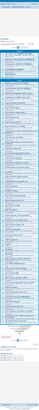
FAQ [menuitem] (15, 4)
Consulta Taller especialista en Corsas (17, 153)
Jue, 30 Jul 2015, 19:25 (29, 169)
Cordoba (4, 39)
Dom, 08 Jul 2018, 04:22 (29, 71)
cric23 (16, 269)
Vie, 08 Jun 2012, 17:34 (28, 226)
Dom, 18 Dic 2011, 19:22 (26, 246)
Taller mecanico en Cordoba (14, 137)
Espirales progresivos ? (13, 301)
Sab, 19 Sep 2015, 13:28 (29, 154)
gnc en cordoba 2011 (12, 273)
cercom (17, 241)
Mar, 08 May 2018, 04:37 (27, 104)
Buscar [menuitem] (37, 7)
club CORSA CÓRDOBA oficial (15, 263)
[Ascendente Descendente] (19, 331)
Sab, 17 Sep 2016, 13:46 (27, 118)
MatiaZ (17, 260)
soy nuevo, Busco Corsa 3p (14, 306)
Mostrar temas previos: (14, 326)
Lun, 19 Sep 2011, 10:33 (26, 274)
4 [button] (24, 47)
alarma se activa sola (12, 117)
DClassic (17, 99)
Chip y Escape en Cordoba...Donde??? (17, 259)
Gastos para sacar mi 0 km (13, 235)
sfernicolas (18, 178)
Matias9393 (18, 55)
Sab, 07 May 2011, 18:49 (28, 298)
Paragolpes (8, 249)
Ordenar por (13, 328)
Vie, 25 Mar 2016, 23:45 (28, 123)
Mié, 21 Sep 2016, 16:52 (28, 65)
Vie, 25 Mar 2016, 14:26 (26, 127)
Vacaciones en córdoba (12, 205)
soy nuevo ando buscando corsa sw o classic (20, 282)
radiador (8, 244)
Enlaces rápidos (7, 4)
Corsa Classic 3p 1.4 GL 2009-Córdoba (17, 297)
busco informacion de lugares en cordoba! (19, 311)
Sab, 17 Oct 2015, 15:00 (29, 150)
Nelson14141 (18, 169)
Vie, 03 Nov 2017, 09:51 (27, 114)
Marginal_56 (18, 250)
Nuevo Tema (5, 44)
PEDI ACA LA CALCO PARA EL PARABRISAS (19, 59)
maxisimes (18, 307)
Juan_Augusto (18, 211)
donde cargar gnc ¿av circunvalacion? (17, 215)
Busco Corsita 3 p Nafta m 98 (14, 225)
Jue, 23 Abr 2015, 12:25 (28, 178)
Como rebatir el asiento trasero (15, 112)
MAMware (17, 255)
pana (16, 197)
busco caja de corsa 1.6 (12, 122)
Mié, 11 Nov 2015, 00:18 (29, 145)
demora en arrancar (11, 186)
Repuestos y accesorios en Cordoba (16, 83)
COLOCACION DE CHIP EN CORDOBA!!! (18, 88)
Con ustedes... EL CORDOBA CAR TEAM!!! (19, 54)
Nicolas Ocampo (19, 75)
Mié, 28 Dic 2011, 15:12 (26, 241)
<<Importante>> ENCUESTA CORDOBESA (18, 64)
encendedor (9, 172)
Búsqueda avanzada (32, 44)
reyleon (17, 109)
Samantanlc (18, 94)
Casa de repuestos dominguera (15, 103)
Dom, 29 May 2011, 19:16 (27, 293)
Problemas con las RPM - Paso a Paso (17, 97)
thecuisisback (18, 164)
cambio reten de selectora (13, 158)
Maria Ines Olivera (19, 192)
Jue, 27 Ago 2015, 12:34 (29, 159)
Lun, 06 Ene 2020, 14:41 (28, 55)
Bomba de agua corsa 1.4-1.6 (14, 200)
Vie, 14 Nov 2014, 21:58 (29, 201)
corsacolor (18, 288)
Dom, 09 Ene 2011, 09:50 (29, 322)
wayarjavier (18, 65)
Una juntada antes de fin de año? (15, 321)
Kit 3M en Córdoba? (11, 191)
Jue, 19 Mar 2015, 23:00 (29, 187)
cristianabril (18, 226)
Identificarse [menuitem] (35, 4)
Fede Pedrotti (10, 41)
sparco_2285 (18, 322)
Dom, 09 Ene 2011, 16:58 (28, 318)
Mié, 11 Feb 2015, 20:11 (25, 197)
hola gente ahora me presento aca (16, 181)
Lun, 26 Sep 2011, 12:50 (26, 269)
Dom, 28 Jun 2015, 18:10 (29, 173)
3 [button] (22, 47)
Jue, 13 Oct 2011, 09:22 (26, 260)
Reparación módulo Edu (13, 148)
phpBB (15, 407)
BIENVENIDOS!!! (10, 74)
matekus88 (18, 318)
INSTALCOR (9, 254)
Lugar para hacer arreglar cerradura (16, 176)
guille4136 (17, 104)
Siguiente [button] (27, 47)
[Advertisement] (19, 13)
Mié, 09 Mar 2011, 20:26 (28, 307)
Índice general (7, 404)
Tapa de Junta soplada (12, 108)
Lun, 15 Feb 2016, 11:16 (26, 138)
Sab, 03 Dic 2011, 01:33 (29, 250)
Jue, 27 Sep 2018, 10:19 (27, 89)
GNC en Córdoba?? (11, 210)
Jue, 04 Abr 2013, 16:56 (30, 211)
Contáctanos (31, 404)
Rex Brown (18, 206)
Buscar (29, 44)
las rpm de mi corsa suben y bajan (16, 220)
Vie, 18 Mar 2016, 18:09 (27, 134)
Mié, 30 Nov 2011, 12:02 (28, 255)
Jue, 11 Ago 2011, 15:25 (26, 284)
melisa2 (17, 138)
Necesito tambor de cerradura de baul (17, 167)
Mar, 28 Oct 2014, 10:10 (29, 60)
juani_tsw (17, 293)
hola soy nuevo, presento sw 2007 (16, 278)
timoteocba (18, 123)
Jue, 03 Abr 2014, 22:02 (31, 75)
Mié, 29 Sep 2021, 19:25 (28, 84)
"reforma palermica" (11, 240)
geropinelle (18, 84)
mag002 (17, 274)
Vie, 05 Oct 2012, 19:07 (26, 216)
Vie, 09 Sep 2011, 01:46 (29, 279)
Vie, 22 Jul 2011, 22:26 (27, 288)
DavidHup (17, 89)
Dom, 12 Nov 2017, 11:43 (26, 109)
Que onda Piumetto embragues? (15, 195)
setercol (17, 236)
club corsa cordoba (20, 265)
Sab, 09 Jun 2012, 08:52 (26, 221)
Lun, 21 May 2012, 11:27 (26, 236)
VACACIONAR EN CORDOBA (14, 69)
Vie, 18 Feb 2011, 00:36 (27, 312)
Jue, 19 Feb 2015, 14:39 (32, 192)
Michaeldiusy (18, 71)
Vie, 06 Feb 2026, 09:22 (28, 94)
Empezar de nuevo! (11, 287)
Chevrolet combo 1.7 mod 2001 (15, 126)
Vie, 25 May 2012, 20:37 (26, 231)
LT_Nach (17, 118)
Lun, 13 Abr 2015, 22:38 (29, 182)
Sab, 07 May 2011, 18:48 (28, 303)
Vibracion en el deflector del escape (16, 163)
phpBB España (26, 408)
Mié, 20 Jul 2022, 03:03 (27, 99)
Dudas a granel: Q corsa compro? (16, 268)
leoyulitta (17, 114)
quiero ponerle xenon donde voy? (16, 292)
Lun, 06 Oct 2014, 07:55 (28, 206)
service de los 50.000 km (13, 229)
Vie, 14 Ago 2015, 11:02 (29, 164)
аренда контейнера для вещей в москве (18, 93)
